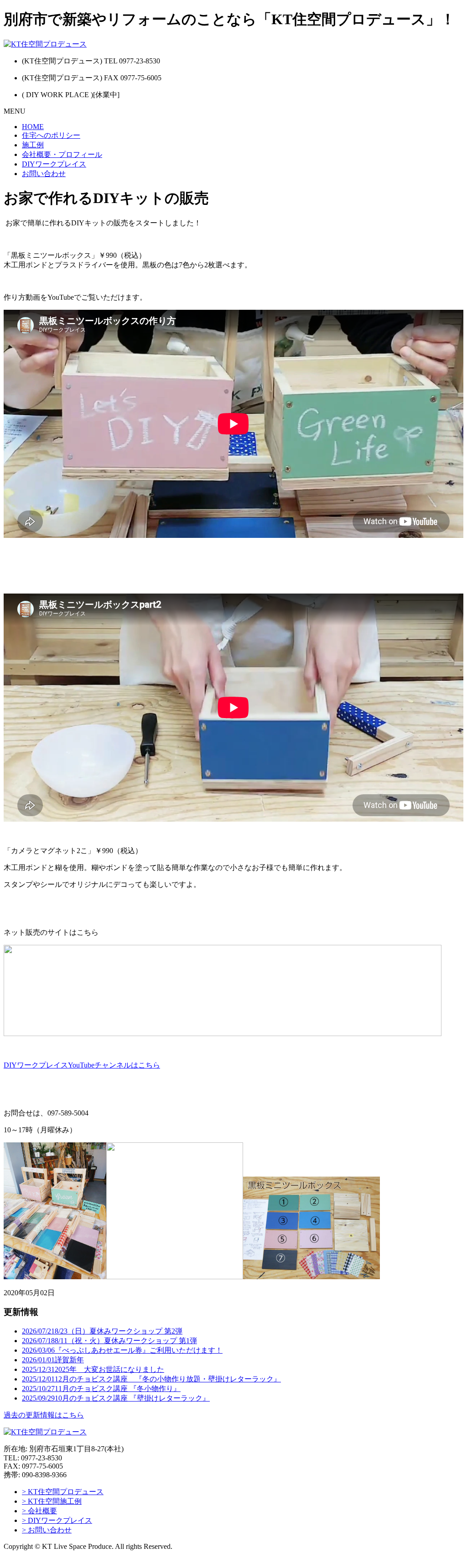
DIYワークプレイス (54, 164)
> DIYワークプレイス (57, 1520)
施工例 (33, 145)
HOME (33, 126)
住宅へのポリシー (51, 135)
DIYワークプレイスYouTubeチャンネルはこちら (82, 1065)
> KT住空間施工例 (52, 1501)
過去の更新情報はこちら (44, 1415)
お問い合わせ (44, 173)
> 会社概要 (39, 1511)
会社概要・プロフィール (62, 154)
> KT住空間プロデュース (63, 1491)
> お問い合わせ (47, 1530)
